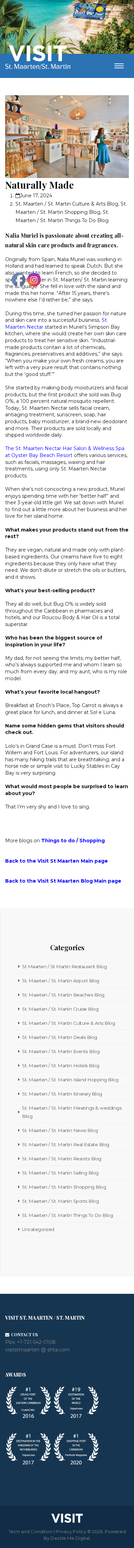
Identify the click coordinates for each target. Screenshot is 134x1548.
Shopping (92, 840)
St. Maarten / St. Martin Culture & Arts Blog (66, 204)
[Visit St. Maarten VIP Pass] (89, 12)
